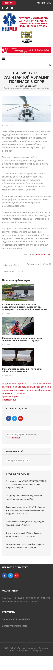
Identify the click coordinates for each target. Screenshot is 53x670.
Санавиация (30, 86)
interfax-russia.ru (43, 254)
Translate (15, 437)
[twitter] (7, 8)
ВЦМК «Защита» (10, 265)
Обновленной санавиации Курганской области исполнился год (22, 370)
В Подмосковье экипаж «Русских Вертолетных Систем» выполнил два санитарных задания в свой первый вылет (24, 307)
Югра (20, 271)
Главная (19, 86)
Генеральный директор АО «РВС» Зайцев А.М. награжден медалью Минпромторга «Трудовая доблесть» (25, 510)
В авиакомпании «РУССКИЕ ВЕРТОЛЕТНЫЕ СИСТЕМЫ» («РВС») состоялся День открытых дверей (26, 484)
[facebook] (2, 8)
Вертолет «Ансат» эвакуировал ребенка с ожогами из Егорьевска (39, 386)
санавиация (9, 271)
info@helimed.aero (18, 626)
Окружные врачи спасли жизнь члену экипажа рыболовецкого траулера (22, 339)
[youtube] (12, 8)
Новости (8, 3)
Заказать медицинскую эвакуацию (26, 650)
